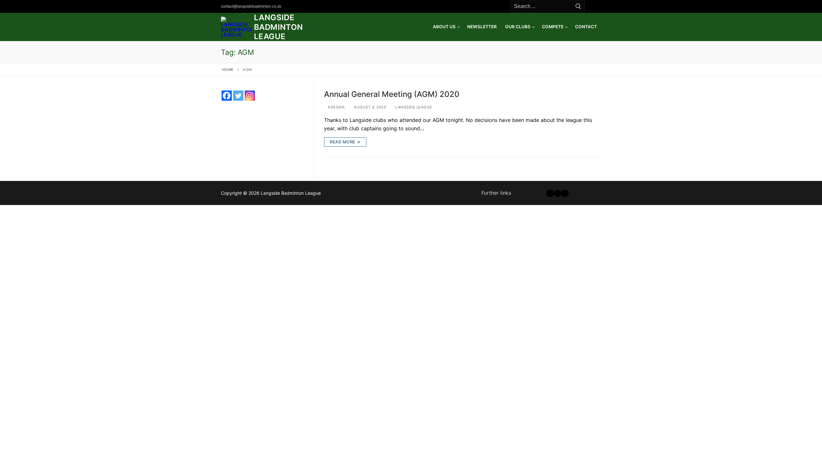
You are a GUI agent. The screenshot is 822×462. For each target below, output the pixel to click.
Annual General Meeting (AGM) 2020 (391, 94)
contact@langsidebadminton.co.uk (251, 6)
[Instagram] (340, 6)
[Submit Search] (578, 6)
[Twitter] (330, 6)
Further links (496, 193)
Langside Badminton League (278, 27)
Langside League (413, 107)
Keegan (336, 107)
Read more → (345, 141)
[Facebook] (321, 6)
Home (228, 69)
